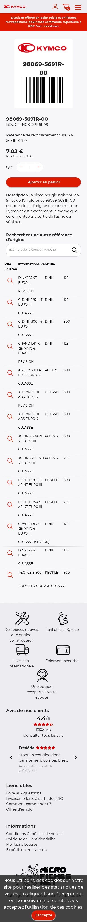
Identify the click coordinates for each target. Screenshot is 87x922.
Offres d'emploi (19, 809)
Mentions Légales (22, 844)
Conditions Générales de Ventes (34, 834)
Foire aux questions (23, 793)
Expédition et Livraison (26, 850)
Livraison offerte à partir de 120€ (34, 798)
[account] (56, 6)
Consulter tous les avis (43, 735)
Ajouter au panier (43, 182)
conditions (51, 26)
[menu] (78, 6)
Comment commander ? (28, 804)
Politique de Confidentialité (31, 839)
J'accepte (43, 915)
